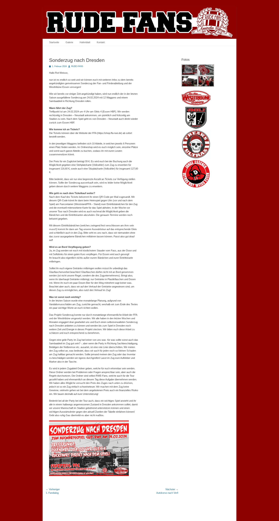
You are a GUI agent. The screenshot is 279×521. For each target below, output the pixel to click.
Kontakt (101, 42)
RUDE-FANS (77, 66)
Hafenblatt (85, 42)
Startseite (54, 42)
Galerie (69, 42)
